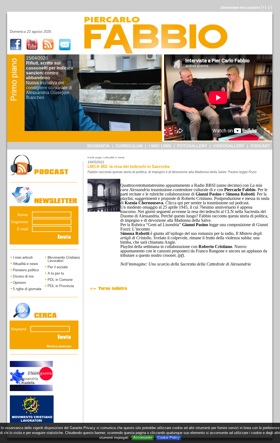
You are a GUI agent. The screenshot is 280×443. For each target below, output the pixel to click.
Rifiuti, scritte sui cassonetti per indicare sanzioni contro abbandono (49, 70)
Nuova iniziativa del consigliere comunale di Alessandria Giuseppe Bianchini (49, 90)
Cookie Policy (168, 438)
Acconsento (142, 438)
